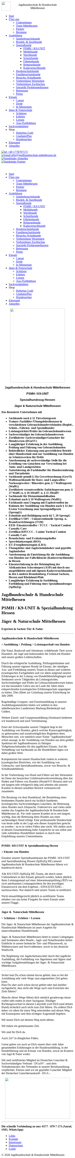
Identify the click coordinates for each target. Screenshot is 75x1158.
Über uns (14, 19)
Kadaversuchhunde (34, 67)
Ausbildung (15, 35)
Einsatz (13, 97)
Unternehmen (24, 22)
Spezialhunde (23, 45)
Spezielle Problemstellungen (32, 87)
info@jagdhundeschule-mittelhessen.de (33, 155)
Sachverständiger (18, 126)
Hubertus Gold (24, 132)
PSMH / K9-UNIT (34, 48)
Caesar (20, 100)
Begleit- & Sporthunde (29, 41)
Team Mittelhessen (27, 25)
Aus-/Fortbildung (26, 123)
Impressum (15, 1142)
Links (12, 1135)
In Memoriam (24, 106)
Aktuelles (14, 145)
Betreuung (22, 90)
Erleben (20, 116)
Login (12, 1148)
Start (11, 15)
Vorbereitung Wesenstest (30, 80)
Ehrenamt (14, 142)
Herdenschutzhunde (27, 71)
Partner (20, 28)
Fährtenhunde (31, 61)
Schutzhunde (30, 58)
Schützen (21, 113)
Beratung (21, 32)
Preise (19, 93)
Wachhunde (30, 54)
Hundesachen (24, 139)
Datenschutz (16, 1145)
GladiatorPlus (24, 136)
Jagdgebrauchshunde (28, 38)
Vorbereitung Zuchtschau (30, 84)
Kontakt (13, 1139)
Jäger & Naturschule (20, 110)
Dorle (19, 103)
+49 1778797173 (17, 151)
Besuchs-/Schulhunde (28, 77)
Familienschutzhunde (28, 74)
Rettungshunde (32, 64)
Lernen (20, 119)
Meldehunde (30, 51)
